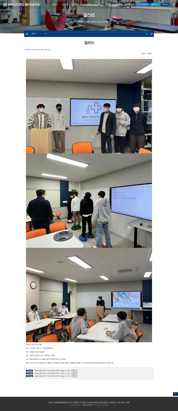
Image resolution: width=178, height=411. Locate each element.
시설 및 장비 (86, 4)
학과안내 (54, 4)
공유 (146, 34)
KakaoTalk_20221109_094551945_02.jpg (49, 370)
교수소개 (64, 4)
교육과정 (75, 4)
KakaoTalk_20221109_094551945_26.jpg (49, 376)
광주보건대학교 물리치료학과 (11, 3)
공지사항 (97, 4)
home (28, 34)
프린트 (151, 34)
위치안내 (165, 4)
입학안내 (155, 4)
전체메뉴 (173, 5)
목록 (175, 394)
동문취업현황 (129, 4)
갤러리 (107, 4)
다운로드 (74, 370)
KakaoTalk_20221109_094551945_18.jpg (49, 373)
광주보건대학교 (142, 4)
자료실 (118, 4)
